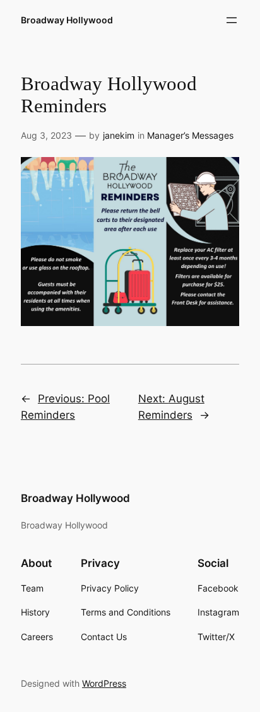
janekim (118, 135)
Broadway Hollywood (67, 20)
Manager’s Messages (190, 135)
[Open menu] (231, 20)
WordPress (104, 683)
